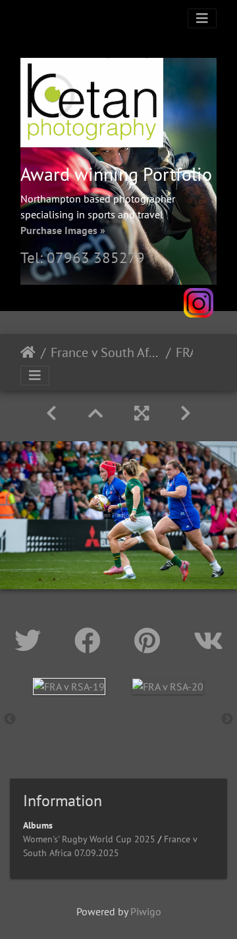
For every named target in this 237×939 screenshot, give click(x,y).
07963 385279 (96, 257)
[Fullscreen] (141, 413)
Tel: (33, 257)
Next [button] (227, 719)
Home (28, 352)
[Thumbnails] (95, 413)
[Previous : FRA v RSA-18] (51, 413)
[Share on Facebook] (91, 640)
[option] (69, 686)
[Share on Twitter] (31, 640)
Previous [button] (9, 719)
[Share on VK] (208, 640)
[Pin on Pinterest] (150, 640)
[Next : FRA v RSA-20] (186, 413)
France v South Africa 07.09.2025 (106, 352)
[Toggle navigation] (202, 18)
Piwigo (145, 911)
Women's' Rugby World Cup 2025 (89, 839)
